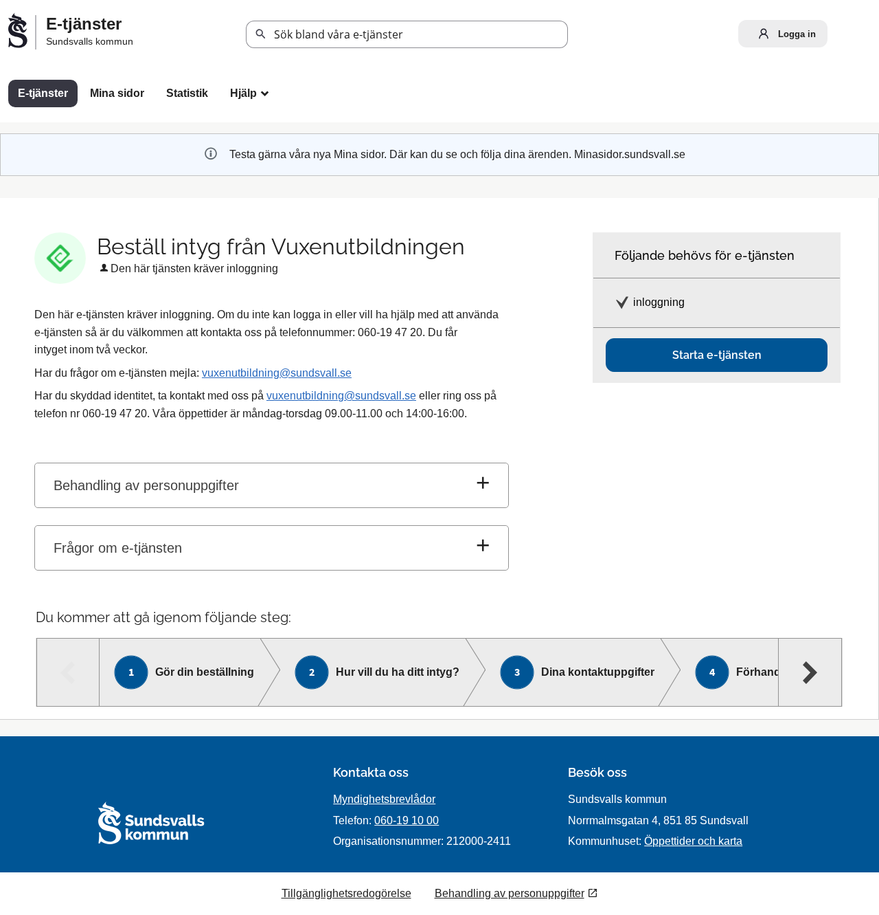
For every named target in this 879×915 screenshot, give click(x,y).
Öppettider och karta (693, 841)
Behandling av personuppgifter (146, 485)
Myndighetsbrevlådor (384, 799)
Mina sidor (117, 93)
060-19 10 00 (406, 820)
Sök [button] (261, 34)
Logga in (795, 34)
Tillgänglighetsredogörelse (346, 893)
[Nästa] (809, 672)
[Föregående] (68, 672)
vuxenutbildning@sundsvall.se (277, 373)
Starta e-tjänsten (717, 355)
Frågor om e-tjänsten (118, 547)
